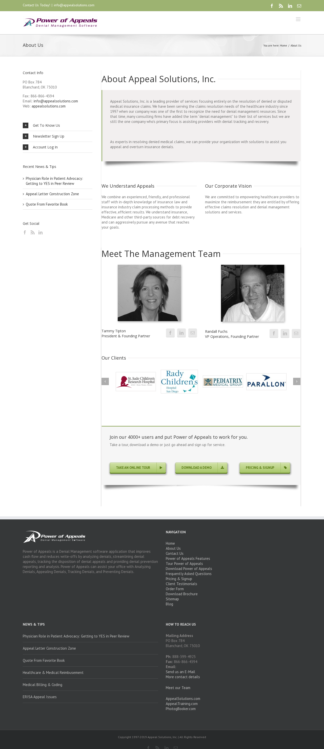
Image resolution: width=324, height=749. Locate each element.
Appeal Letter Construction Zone (52, 193)
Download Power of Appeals (189, 568)
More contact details (183, 676)
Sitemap (172, 599)
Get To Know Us (46, 125)
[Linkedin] (290, 6)
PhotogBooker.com (181, 708)
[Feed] (33, 232)
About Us (173, 548)
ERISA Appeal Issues (40, 696)
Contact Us (175, 553)
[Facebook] (272, 6)
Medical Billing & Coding (42, 684)
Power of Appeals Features (188, 558)
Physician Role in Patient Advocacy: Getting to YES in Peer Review (54, 181)
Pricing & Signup (179, 578)
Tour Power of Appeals (184, 563)
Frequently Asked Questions (189, 573)
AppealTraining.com (182, 703)
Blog (169, 604)
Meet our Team (178, 687)
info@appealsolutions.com (74, 5)
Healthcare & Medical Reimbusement (53, 672)
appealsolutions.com (49, 106)
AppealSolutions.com (183, 698)
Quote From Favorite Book (47, 204)
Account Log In (45, 147)
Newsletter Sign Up (48, 136)
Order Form (175, 588)
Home (283, 45)
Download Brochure (182, 593)
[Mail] (299, 6)
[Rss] (281, 6)
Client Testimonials (181, 583)
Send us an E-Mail (180, 671)
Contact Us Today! (36, 5)
